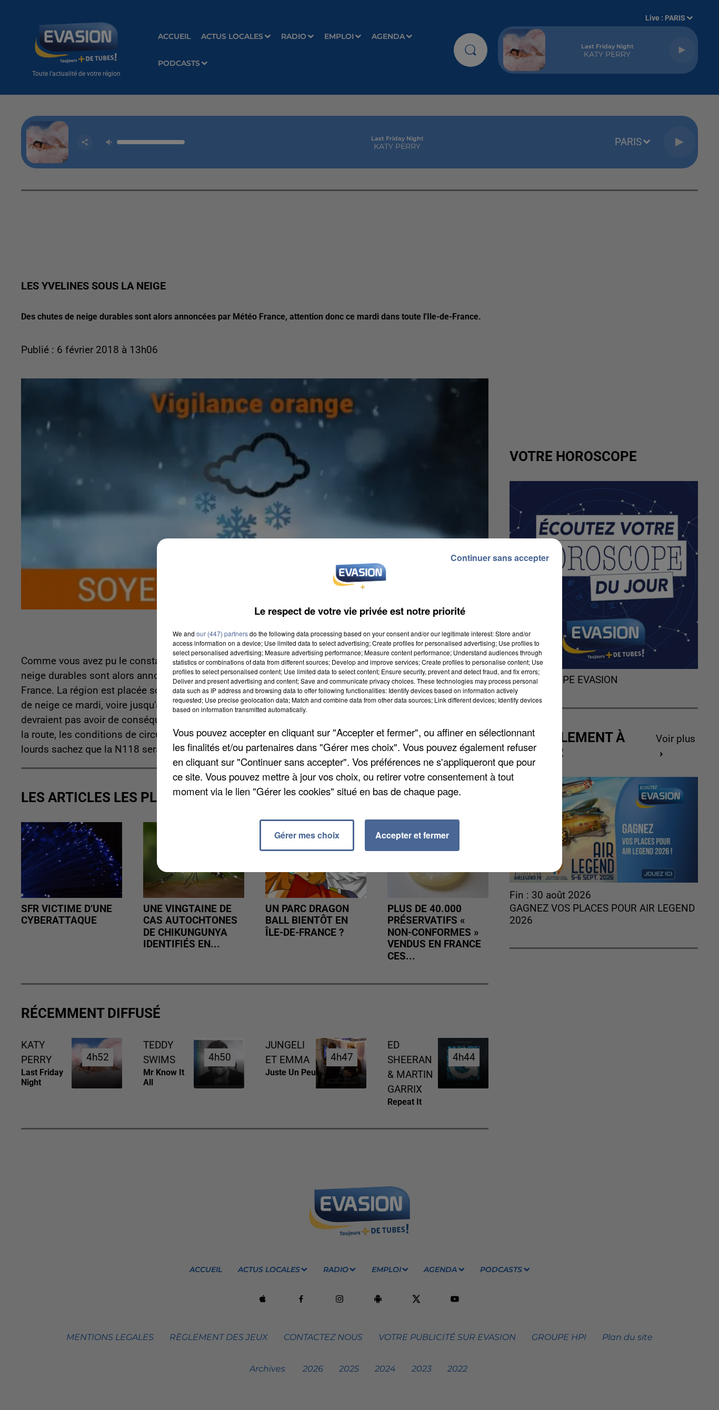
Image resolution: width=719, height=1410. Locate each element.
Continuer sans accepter (500, 558)
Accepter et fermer (412, 835)
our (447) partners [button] (222, 633)
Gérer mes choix (306, 835)
